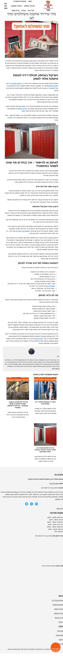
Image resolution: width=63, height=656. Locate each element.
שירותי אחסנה (22, 109)
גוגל (53, 368)
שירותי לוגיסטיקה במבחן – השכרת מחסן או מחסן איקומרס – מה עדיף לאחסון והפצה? (17, 404)
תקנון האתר (59, 635)
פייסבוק (57, 368)
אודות (57, 499)
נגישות (61, 639)
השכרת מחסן (53, 86)
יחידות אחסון (39, 338)
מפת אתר (60, 631)
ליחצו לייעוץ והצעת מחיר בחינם (55, 650)
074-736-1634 (5, 6)
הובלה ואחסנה (58, 613)
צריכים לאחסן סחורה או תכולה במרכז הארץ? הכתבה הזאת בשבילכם (45, 450)
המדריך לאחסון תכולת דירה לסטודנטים (45, 403)
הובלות (61, 622)
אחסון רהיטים (50, 286)
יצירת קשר (59, 508)
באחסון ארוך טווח (24, 231)
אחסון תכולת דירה (15, 83)
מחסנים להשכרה (57, 605)
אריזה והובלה (59, 618)
